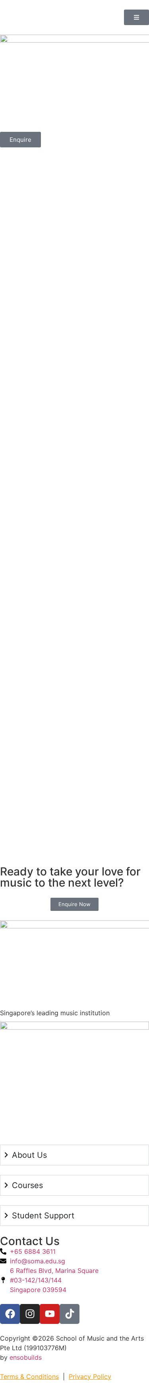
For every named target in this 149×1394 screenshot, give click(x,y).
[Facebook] (10, 1314)
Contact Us (30, 1241)
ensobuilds (26, 1357)
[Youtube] (50, 1314)
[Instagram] (30, 1314)
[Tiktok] (69, 1314)
